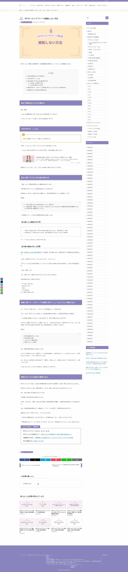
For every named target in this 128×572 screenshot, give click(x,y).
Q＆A (49, 564)
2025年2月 (90, 193)
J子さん (90, 97)
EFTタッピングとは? (40, 555)
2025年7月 (90, 181)
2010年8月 (90, 320)
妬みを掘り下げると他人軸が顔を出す (38, 81)
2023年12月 (90, 233)
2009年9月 (90, 335)
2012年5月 (90, 301)
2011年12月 (90, 311)
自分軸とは (90, 66)
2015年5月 (90, 273)
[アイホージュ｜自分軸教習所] (23, 5)
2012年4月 (90, 304)
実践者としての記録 (92, 134)
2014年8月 (90, 283)
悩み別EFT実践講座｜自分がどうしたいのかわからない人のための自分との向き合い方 (65, 559)
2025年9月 (90, 175)
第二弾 (47, 431)
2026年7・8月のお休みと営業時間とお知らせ (96, 358)
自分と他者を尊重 (92, 80)
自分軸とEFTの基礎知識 (93, 37)
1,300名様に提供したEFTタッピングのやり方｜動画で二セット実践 (54, 157)
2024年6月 (90, 218)
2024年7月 (90, 215)
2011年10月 (90, 314)
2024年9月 (90, 209)
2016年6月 (90, 267)
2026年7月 (90, 147)
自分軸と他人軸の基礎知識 (94, 58)
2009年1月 (90, 341)
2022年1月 (90, 255)
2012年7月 (90, 295)
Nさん (89, 108)
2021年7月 (90, 258)
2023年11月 (90, 236)
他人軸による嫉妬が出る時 (37, 83)
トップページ (24, 555)
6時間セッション (49, 558)
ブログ (60, 564)
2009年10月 (90, 332)
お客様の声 (104, 555)
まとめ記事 (91, 55)
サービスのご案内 (91, 28)
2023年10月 (90, 240)
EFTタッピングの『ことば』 (94, 46)
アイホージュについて (92, 125)
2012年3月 (90, 307)
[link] (38, 484)
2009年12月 (90, 329)
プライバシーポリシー (75, 564)
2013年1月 (90, 292)
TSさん (89, 91)
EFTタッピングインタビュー (94, 122)
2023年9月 (90, 243)
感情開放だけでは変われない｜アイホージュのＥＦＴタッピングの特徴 (54, 437)
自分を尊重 (90, 77)
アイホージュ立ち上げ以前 (94, 128)
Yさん (89, 119)
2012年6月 (90, 298)
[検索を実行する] (106, 17)
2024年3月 (90, 227)
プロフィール (54, 564)
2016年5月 (90, 270)
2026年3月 (90, 159)
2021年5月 (90, 261)
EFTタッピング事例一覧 (93, 83)
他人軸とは (90, 63)
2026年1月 (90, 162)
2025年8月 (90, 178)
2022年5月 (90, 249)
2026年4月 (90, 156)
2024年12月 (90, 199)
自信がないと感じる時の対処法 (32, 252)
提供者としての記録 (92, 131)
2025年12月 (90, 166)
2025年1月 (90, 196)
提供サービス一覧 (38, 441)
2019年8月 (90, 264)
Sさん (89, 111)
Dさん (89, 89)
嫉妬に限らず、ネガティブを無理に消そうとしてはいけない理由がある (47, 87)
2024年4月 (90, 224)
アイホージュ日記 (92, 137)
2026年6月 (90, 150)
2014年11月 (90, 277)
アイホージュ (27, 483)
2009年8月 (90, 338)
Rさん (89, 100)
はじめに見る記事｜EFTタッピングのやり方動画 (98, 43)
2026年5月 (90, 153)
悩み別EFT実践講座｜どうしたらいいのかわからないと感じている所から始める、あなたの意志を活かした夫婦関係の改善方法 (73, 561)
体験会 (47, 556)
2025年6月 (90, 184)
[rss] (106, 1)
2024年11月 (90, 203)
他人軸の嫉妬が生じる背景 (37, 85)
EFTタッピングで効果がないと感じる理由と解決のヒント (56, 434)
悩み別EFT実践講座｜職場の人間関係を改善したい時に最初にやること (61, 562)
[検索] (107, 1)
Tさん (89, 114)
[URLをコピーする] (77, 459)
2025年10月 (90, 172)
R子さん (90, 103)
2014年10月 (90, 280)
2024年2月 (90, 230)
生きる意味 (90, 74)
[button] (25, 459)
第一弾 (43, 431)
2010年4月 (90, 323)
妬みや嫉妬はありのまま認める (36, 76)
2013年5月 (90, 286)
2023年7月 (90, 246)
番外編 (90, 52)
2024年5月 (90, 221)
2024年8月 (90, 212)
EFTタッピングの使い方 (93, 39)
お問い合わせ (66, 564)
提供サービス (49, 555)
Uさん (89, 116)
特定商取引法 (73, 565)
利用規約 (72, 567)
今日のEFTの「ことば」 (34, 78)
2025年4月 (90, 187)
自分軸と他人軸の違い (93, 60)
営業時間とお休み (92, 34)
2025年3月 (90, 190)
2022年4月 (90, 252)
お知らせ (89, 31)
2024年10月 (90, 206)
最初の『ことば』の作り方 (26, 22)
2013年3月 (90, 289)
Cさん (89, 86)
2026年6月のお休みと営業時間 (93, 373)
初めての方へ (31, 555)
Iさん (89, 94)
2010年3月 (90, 326)
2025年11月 (90, 169)
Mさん (89, 105)
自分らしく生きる (91, 72)
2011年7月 (89, 317)
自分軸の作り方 (91, 69)
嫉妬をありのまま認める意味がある (37, 90)
